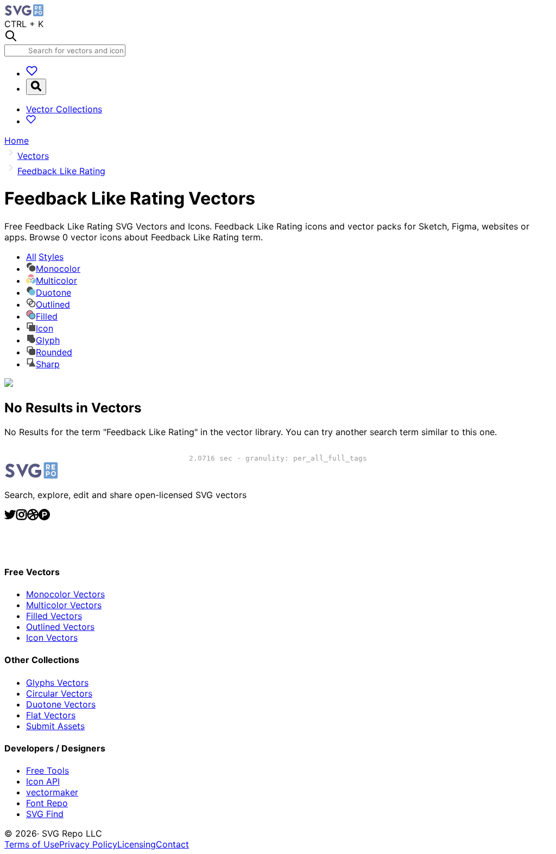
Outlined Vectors (60, 626)
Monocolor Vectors (65, 594)
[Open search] (36, 87)
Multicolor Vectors (64, 605)
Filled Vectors (54, 615)
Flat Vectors (50, 715)
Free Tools (47, 770)
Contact (172, 844)
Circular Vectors (59, 693)
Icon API (43, 781)
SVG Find (45, 813)
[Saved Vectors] (31, 73)
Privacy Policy (88, 844)
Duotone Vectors (61, 704)
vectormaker (52, 792)
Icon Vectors (52, 637)
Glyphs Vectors (57, 682)
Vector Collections (64, 109)
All (45, 256)
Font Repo (47, 803)
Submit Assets (55, 726)
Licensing (136, 844)
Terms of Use (31, 844)
